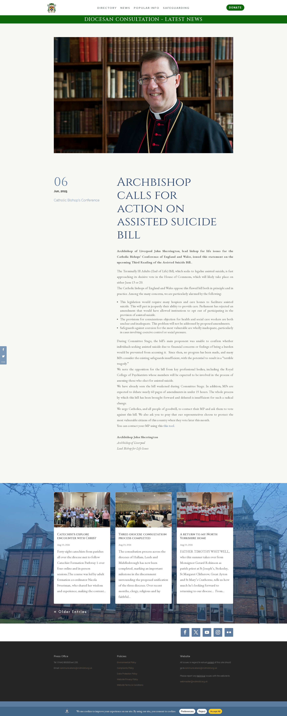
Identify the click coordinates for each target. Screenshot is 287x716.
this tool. (169, 426)
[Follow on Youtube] (207, 632)
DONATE (235, 7)
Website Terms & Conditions (130, 685)
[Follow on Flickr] (229, 632)
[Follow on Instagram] (218, 632)
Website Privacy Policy (127, 679)
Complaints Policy (125, 668)
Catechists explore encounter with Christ (76, 536)
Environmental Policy (126, 662)
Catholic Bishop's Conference (76, 200)
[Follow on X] (196, 632)
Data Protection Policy (127, 673)
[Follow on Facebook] (185, 632)
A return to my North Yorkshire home (198, 536)
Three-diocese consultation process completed (143, 536)
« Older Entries (70, 611)
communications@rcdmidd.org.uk (76, 668)
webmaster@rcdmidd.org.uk (194, 681)
